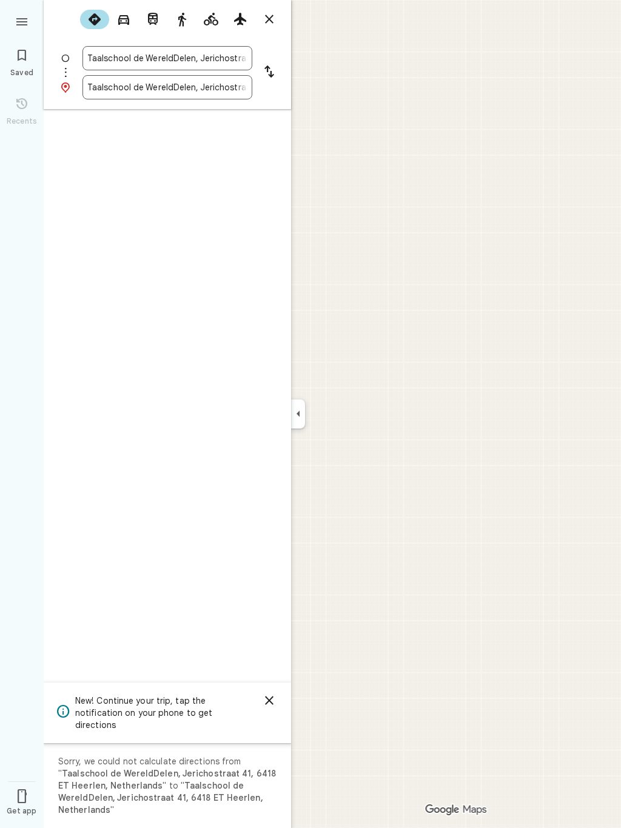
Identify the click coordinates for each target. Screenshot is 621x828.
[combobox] (167, 58)
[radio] (94, 19)
